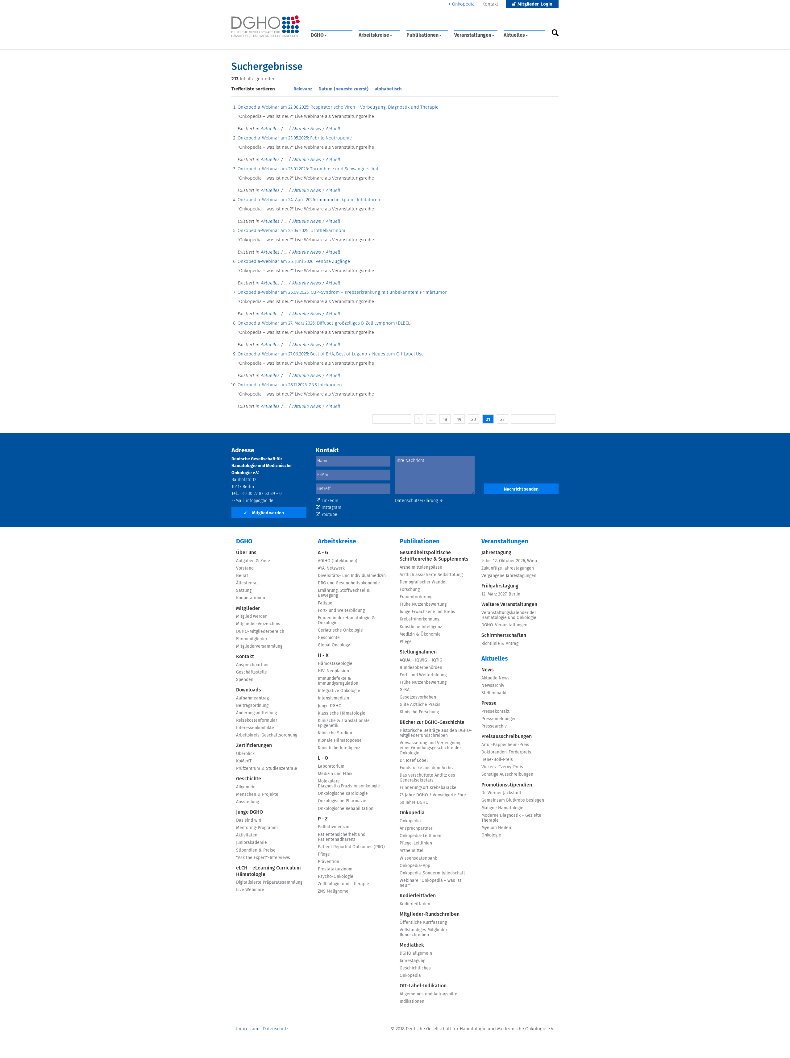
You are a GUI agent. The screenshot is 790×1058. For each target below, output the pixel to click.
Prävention (328, 862)
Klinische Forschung (419, 712)
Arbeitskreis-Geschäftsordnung (266, 735)
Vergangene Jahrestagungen (508, 576)
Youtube (329, 514)
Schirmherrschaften (503, 635)
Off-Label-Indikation (423, 985)
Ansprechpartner (252, 665)
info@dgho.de (259, 501)
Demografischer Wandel (423, 582)
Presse (489, 703)
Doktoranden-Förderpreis (506, 752)
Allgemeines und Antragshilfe (428, 994)
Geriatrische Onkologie (340, 630)
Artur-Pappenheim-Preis (505, 745)
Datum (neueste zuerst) (343, 89)
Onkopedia (463, 4)
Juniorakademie (251, 842)
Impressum (248, 1029)
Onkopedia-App (415, 866)
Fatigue (325, 603)
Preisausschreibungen (506, 736)
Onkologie (491, 835)
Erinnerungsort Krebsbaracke (428, 788)
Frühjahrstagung (499, 585)
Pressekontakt (495, 711)
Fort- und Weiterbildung (341, 610)
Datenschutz (275, 1029)
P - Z (323, 818)
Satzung (244, 590)
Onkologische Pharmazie (342, 801)
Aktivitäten (246, 835)
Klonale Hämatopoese (340, 740)
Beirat (242, 576)
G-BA (405, 690)
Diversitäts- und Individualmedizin (352, 576)
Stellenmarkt (494, 693)
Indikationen (412, 1001)
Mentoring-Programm (257, 828)
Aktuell (333, 129)
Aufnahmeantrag (252, 698)
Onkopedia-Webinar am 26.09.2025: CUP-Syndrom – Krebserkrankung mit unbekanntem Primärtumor (342, 292)
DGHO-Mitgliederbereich (260, 631)
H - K (323, 655)
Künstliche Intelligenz (339, 748)
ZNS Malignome (333, 891)
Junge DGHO (249, 812)
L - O (323, 758)
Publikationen (422, 35)
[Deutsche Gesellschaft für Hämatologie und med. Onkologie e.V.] (265, 26)
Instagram (331, 507)
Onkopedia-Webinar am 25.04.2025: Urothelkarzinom (291, 230)
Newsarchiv (492, 685)
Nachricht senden (521, 489)
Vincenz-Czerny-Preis (502, 767)
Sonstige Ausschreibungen (507, 774)
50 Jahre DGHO (414, 802)
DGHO (317, 35)
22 (502, 419)
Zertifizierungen (254, 745)
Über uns (246, 552)
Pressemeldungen (499, 719)
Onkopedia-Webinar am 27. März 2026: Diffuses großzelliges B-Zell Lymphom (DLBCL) (325, 323)
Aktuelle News (306, 129)
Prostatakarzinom (335, 869)
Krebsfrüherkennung (419, 619)
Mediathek (412, 945)
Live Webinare (250, 890)
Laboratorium (331, 766)
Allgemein (246, 787)
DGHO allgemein (416, 953)
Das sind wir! (248, 820)
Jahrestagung (412, 961)
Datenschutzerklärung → (419, 501)
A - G (323, 552)
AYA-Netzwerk (331, 568)
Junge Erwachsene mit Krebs (427, 612)
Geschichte (248, 778)
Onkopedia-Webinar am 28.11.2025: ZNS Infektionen (290, 385)
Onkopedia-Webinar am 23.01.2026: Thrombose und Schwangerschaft (309, 169)
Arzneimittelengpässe (421, 567)
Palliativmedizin (333, 827)
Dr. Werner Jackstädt (501, 793)
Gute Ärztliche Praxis (420, 705)
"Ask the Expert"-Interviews (263, 858)
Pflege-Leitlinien (416, 843)
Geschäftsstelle (251, 672)
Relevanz (302, 89)
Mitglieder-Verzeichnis (258, 624)
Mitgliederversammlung (259, 646)
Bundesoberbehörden (421, 668)
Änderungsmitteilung (256, 713)
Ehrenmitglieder (251, 639)
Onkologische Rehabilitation (345, 809)
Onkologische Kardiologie (343, 793)
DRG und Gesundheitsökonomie (349, 583)
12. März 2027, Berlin (500, 594)
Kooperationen (250, 598)
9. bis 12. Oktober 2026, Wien (509, 561)
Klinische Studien (335, 733)
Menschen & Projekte (257, 794)
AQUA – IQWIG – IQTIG (421, 660)
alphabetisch (388, 89)
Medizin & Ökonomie (420, 634)
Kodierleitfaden (418, 895)
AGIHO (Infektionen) (337, 561)
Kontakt (490, 4)
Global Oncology (334, 645)
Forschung (410, 589)
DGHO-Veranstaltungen (504, 625)
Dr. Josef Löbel (414, 760)
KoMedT (244, 761)
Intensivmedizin (333, 698)
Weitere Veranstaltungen (509, 604)
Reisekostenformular (256, 720)
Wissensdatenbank (418, 858)
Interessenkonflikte (255, 728)
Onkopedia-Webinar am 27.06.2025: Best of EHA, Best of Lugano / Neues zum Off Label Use (331, 354)
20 (473, 419)
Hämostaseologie (335, 664)
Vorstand (245, 568)
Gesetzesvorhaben (418, 697)
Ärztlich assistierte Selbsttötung (431, 575)
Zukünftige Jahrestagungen (507, 568)
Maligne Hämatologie (502, 808)
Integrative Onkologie (339, 691)
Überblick (245, 754)
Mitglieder (248, 608)
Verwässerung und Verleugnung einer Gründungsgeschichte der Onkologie (430, 748)
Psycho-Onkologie (335, 876)
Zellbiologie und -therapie (343, 884)
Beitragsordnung (252, 705)
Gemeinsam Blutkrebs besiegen (512, 800)
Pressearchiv (494, 726)
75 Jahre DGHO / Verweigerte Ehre (433, 795)
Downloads (248, 689)
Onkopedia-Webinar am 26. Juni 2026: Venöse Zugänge (294, 261)
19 (459, 419)
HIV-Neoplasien (333, 671)
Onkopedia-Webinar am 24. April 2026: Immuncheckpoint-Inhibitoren (309, 199)
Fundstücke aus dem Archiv (427, 768)
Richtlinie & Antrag (499, 643)
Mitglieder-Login (534, 4)
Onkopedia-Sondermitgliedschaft (432, 873)
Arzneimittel (411, 850)
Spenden (244, 680)
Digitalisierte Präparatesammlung (269, 882)
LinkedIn (330, 501)
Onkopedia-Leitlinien (420, 836)
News (487, 669)
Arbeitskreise (374, 35)
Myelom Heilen (496, 828)
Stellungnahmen (418, 651)
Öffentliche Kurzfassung (423, 922)
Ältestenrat (247, 583)
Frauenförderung (416, 597)
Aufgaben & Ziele (253, 561)
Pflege (324, 854)
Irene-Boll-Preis (497, 759)
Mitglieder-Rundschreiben (429, 914)
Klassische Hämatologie (341, 713)
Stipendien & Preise (256, 850)
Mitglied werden (264, 513)
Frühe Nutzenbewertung (423, 604)
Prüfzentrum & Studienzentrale (266, 768)
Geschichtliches (415, 968)
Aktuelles (514, 35)
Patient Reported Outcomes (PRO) (351, 847)
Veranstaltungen (472, 35)
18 (445, 419)
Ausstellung (247, 802)
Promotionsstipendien (506, 784)
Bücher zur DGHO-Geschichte (432, 722)
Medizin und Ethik (335, 774)
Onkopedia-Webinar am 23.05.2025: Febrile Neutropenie (295, 138)
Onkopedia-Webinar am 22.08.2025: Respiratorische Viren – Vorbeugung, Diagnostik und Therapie (338, 107)
